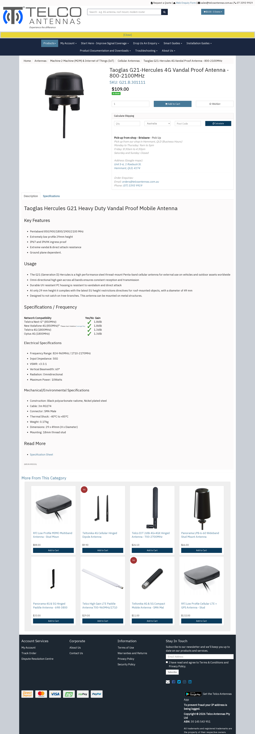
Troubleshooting (145, 50)
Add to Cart (173, 103)
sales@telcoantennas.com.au (216, 2)
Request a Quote (162, 2)
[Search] (164, 12)
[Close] (127, 35)
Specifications (51, 196)
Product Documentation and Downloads (104, 50)
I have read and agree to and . (199, 664)
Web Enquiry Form (186, 2)
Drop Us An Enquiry (145, 43)
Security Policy (126, 664)
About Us (168, 50)
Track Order (28, 653)
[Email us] (168, 681)
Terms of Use (126, 647)
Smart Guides (172, 43)
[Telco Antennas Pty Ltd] (42, 15)
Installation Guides (198, 43)
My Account (67, 43)
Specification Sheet (41, 454)
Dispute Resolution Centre (37, 658)
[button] (215, 104)
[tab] (31, 196)
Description (31, 196)
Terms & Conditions (211, 662)
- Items (213, 11)
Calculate (219, 123)
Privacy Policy (126, 658)
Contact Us (76, 653)
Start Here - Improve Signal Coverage (104, 43)
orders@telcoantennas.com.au (140, 181)
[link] (173, 681)
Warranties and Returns (132, 653)
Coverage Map (80, 326)
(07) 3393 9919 (132, 185)
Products (48, 43)
